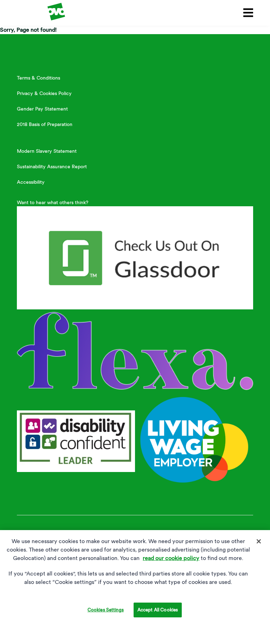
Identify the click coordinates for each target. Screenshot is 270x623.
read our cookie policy (171, 558)
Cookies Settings (106, 609)
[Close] (258, 541)
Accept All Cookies (157, 609)
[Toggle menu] (247, 12)
